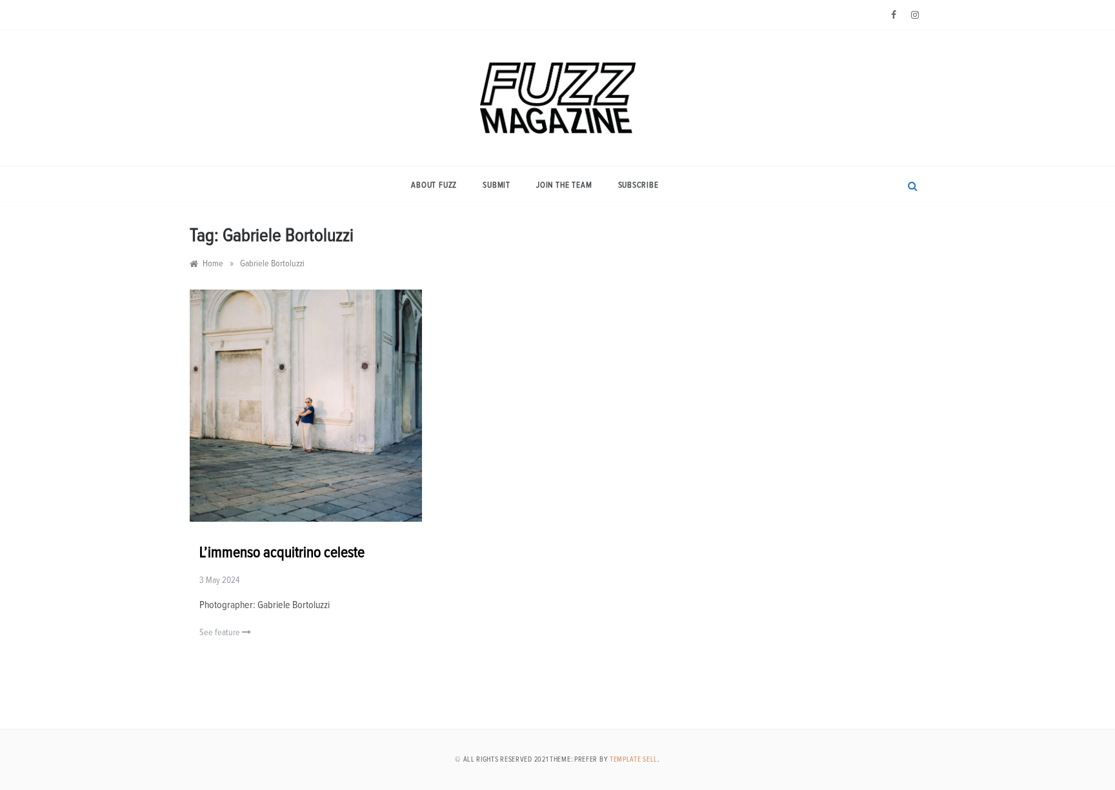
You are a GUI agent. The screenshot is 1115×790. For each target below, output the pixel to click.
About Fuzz (434, 185)
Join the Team (564, 185)
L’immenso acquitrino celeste (282, 552)
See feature (220, 632)
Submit (496, 185)
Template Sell (634, 759)
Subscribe (638, 185)
